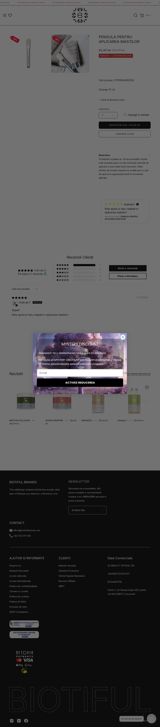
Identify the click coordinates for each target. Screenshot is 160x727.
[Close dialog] (123, 337)
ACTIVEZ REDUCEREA (80, 382)
